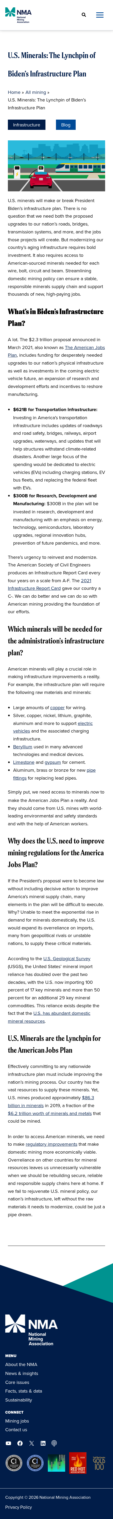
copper (57, 707)
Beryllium (22, 746)
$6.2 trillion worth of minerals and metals (50, 1113)
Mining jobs (17, 1421)
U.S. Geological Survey (66, 958)
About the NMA (21, 1364)
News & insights (21, 1373)
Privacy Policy (18, 1507)
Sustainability (18, 1400)
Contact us (16, 1429)
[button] (84, 15)
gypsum (53, 762)
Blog (65, 124)
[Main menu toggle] (100, 15)
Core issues (17, 1382)
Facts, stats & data (23, 1391)
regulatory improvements (51, 1144)
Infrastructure (26, 124)
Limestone (23, 762)
